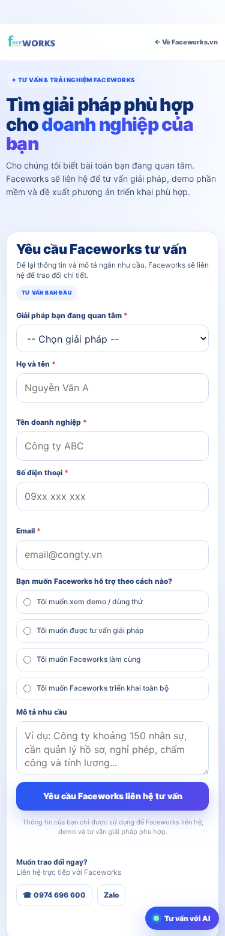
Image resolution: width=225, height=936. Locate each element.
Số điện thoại (42, 472)
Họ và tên (36, 363)
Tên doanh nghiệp (51, 422)
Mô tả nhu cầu (41, 711)
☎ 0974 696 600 (54, 894)
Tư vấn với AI (187, 918)
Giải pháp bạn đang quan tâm (72, 315)
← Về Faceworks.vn (186, 42)
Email (28, 530)
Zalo (111, 894)
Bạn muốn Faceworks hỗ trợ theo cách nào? (94, 581)
